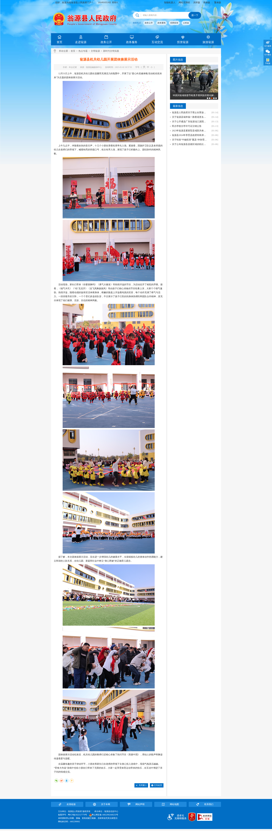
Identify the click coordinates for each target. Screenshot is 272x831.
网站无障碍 (184, 2)
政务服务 (131, 42)
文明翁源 (95, 51)
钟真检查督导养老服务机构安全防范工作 (195, 95)
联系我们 (208, 804)
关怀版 (196, 2)
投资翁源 (182, 42)
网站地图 (174, 804)
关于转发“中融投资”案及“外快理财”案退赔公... (190, 139)
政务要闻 (161, 23)
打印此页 (158, 785)
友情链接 (71, 804)
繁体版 (217, 2)
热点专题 (83, 51)
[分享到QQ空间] (72, 781)
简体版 (206, 2)
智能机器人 (169, 2)
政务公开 (149, 23)
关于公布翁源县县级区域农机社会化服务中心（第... (190, 144)
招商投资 (174, 23)
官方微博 (267, 46)
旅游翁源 (208, 42)
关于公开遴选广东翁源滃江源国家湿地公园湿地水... (190, 121)
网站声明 (139, 804)
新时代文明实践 (111, 51)
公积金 (186, 23)
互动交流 (157, 42)
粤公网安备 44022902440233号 (105, 815)
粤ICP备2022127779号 (77, 815)
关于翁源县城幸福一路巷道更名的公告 (190, 117)
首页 (59, 42)
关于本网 (105, 804)
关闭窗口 (143, 785)
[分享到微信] (56, 781)
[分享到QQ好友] (67, 781)
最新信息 (178, 106)
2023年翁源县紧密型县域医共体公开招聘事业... (190, 130)
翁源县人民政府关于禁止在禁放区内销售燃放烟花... (190, 112)
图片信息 (178, 59)
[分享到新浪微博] (61, 781)
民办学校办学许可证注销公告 (186, 126)
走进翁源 (80, 42)
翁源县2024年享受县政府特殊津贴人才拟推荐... (190, 135)
